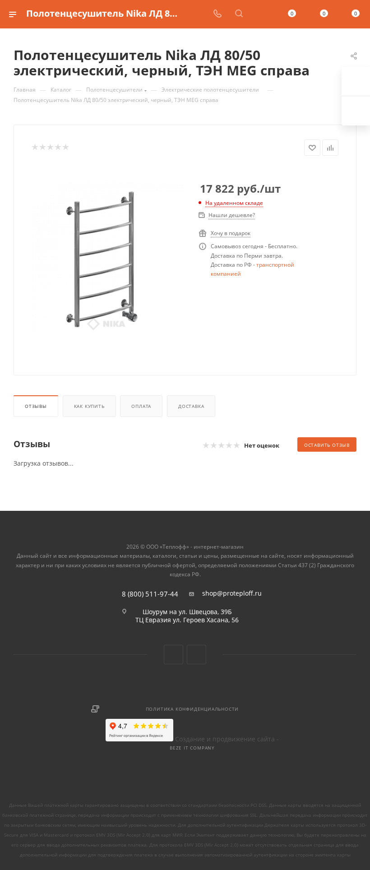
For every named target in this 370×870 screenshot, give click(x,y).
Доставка (191, 406)
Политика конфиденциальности (192, 709)
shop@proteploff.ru (232, 593)
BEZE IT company (192, 748)
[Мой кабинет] (260, 14)
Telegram (196, 654)
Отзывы (36, 406)
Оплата (141, 406)
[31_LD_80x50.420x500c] (108, 258)
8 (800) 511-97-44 (150, 594)
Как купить (89, 406)
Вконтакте (173, 654)
